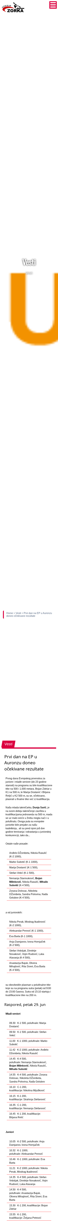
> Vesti (18, 613)
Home (10, 613)
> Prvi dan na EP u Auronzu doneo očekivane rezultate (29, 614)
